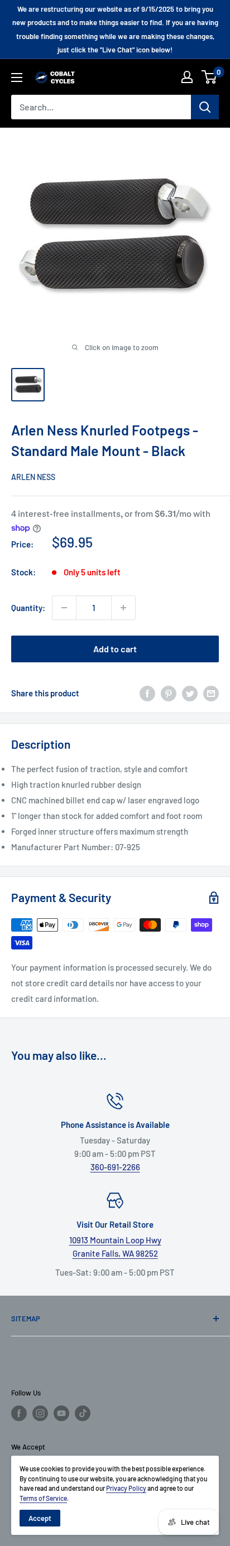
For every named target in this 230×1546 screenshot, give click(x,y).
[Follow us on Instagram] (40, 1413)
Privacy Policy (126, 1488)
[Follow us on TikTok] (82, 1413)
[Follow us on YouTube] (61, 1413)
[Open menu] (16, 77)
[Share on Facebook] (147, 693)
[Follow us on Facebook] (19, 1413)
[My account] (187, 77)
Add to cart (115, 648)
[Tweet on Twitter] (190, 693)
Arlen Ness (33, 477)
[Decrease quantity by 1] (64, 607)
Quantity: (28, 608)
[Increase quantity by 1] (123, 607)
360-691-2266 (115, 1167)
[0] (210, 77)
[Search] (205, 107)
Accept (39, 1518)
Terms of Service (43, 1498)
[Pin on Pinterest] (168, 693)
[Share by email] (211, 693)
